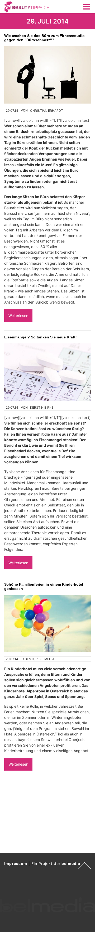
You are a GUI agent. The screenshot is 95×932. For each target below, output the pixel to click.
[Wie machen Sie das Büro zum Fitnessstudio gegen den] (47, 75)
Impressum (15, 863)
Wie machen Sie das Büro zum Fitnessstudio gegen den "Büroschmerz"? (44, 38)
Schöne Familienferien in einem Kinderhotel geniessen (43, 586)
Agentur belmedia (38, 659)
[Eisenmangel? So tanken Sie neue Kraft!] (47, 372)
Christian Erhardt (46, 111)
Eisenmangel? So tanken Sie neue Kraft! (40, 337)
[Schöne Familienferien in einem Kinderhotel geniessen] (47, 623)
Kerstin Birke (41, 407)
